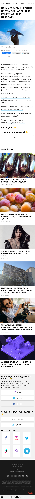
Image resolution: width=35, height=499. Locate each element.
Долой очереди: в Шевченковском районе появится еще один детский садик (16, 100)
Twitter (22, 122)
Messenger (19, 404)
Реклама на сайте (17, 466)
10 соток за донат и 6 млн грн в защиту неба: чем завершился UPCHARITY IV (16, 364)
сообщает (10, 69)
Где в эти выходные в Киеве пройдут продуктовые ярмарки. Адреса (16, 216)
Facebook (14, 116)
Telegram (11, 122)
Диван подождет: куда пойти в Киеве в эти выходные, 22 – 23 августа (16, 253)
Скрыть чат (17, 137)
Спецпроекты (17, 469)
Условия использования (17, 461)
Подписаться (19, 425)
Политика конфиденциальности (17, 471)
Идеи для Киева (6, 3)
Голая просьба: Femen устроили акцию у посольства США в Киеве (17, 108)
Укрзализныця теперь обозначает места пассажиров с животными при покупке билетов (17, 327)
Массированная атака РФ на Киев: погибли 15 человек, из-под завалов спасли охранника (17, 290)
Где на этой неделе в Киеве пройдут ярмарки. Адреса (14, 180)
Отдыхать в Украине (19, 3)
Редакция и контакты (17, 464)
